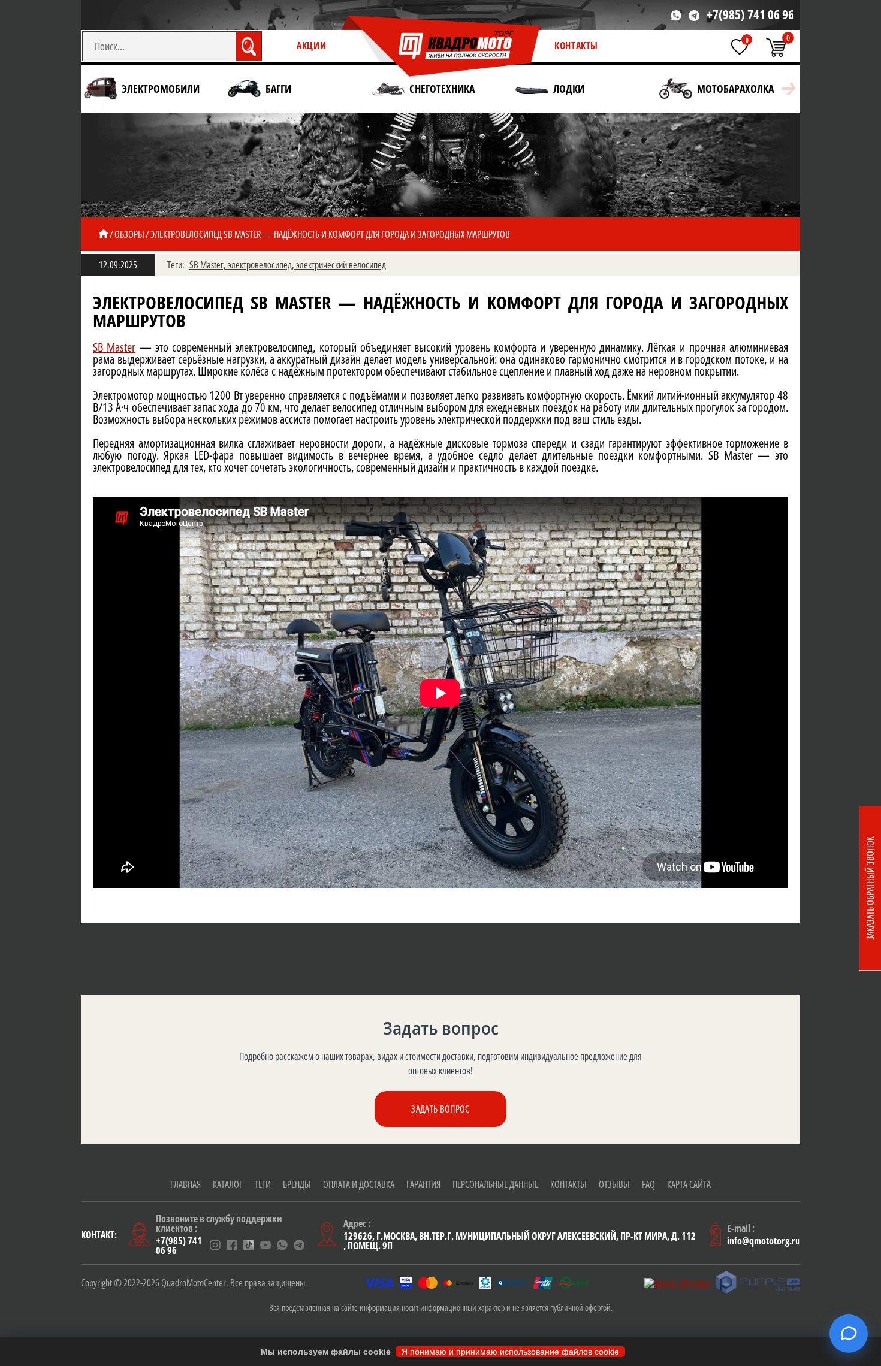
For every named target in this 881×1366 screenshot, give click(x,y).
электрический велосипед (341, 265)
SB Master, (208, 265)
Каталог (228, 1184)
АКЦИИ (311, 45)
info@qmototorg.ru (763, 1241)
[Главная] (103, 234)
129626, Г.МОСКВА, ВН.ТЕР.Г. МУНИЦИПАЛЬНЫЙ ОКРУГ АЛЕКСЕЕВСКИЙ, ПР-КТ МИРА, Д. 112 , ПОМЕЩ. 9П (519, 1240)
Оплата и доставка (358, 1184)
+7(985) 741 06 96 (750, 14)
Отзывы (614, 1184)
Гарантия (423, 1184)
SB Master (114, 347)
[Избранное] (739, 46)
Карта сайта (689, 1184)
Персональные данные (495, 1184)
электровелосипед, (262, 265)
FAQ (648, 1184)
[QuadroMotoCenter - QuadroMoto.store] (442, 47)
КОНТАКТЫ (576, 45)
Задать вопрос (440, 1109)
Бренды (297, 1184)
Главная (185, 1184)
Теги (263, 1184)
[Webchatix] (848, 1333)
